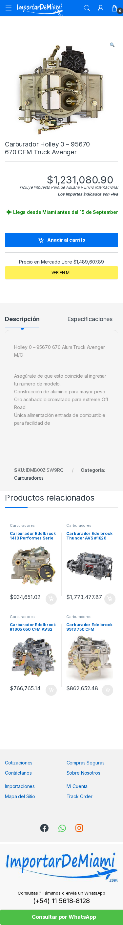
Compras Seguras (86, 762)
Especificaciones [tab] (90, 319)
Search (87, 8)
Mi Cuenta (77, 786)
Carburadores (29, 478)
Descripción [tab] (22, 319)
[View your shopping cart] (114, 8)
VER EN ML (61, 272)
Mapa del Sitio (20, 796)
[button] (112, 45)
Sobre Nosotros (83, 773)
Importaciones (20, 786)
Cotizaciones (18, 762)
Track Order (79, 796)
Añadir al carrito (66, 240)
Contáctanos (18, 773)
